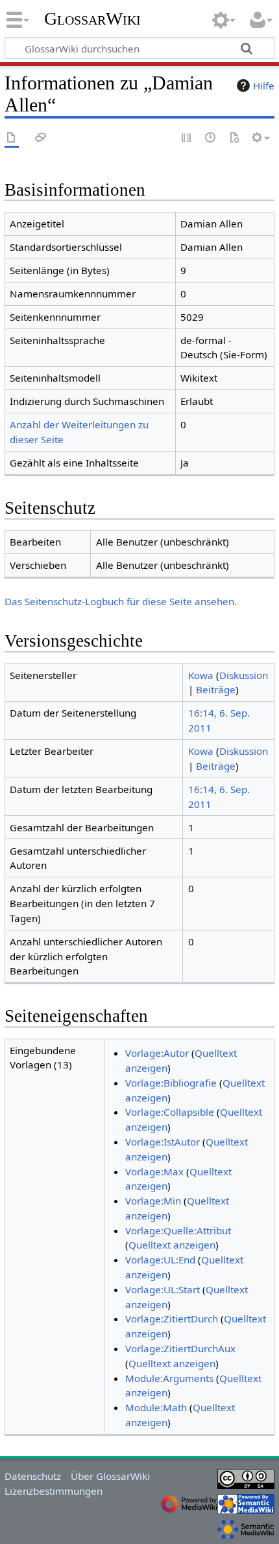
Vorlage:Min (153, 1200)
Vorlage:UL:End (160, 1259)
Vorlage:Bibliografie (171, 1082)
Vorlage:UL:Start (162, 1289)
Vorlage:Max (154, 1171)
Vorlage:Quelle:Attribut (178, 1230)
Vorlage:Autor (157, 1052)
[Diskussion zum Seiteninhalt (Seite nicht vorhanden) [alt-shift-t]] (41, 138)
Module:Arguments (169, 1378)
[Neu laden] (234, 138)
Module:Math (156, 1407)
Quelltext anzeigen (171, 1244)
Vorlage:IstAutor (162, 1141)
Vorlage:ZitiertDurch (171, 1318)
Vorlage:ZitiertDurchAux (180, 1348)
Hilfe (263, 85)
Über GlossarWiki (110, 1475)
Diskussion (243, 675)
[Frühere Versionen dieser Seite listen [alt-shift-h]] (211, 138)
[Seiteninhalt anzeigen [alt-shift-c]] (12, 138)
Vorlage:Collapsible (169, 1111)
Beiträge (216, 689)
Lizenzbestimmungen (54, 1490)
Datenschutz (33, 1475)
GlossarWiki (92, 19)
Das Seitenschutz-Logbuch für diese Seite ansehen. (121, 601)
